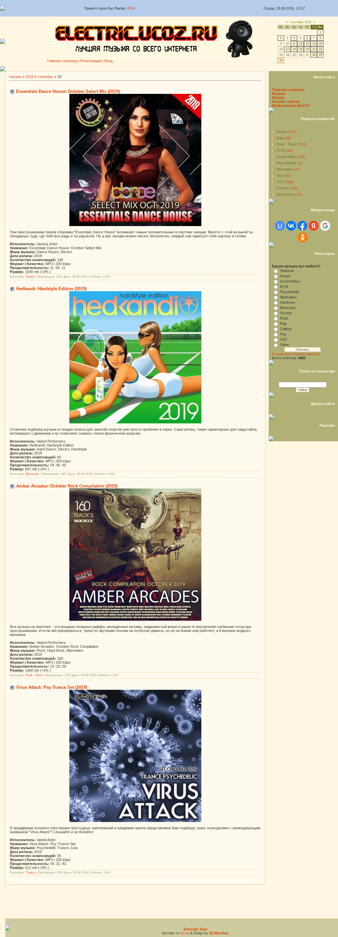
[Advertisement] (171, 68)
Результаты (281, 354)
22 (320, 49)
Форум (278, 97)
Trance (30, 872)
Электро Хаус (195, 929)
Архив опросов (307, 354)
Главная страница (62, 61)
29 (320, 55)
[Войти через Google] (325, 225)
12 (300, 43)
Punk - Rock (34, 675)
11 (293, 43)
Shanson (287, 271)
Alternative (285, 169)
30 (281, 60)
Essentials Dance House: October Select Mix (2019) (68, 91)
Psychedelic (286, 163)
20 (307, 49)
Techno (286, 313)
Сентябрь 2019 (300, 22)
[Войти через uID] (280, 226)
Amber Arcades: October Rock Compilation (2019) (67, 486)
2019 (29, 77)
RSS (131, 8)
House (30, 276)
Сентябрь (45, 77)
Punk (284, 318)
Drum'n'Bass (287, 157)
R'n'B (281, 150)
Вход (108, 61)
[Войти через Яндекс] (314, 226)
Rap (280, 138)
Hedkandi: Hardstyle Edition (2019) (51, 288)
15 (320, 43)
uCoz (185, 933)
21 (314, 49)
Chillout (285, 329)
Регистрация (90, 61)
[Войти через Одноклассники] (303, 237)
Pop (283, 334)
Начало (15, 77)
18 (294, 49)
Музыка (279, 94)
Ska (280, 175)
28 (314, 55)
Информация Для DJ (291, 105)
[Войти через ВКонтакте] (291, 226)
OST (280, 182)
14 (314, 43)
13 (307, 43)
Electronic (32, 474)
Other (284, 345)
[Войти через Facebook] (302, 226)
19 (300, 49)
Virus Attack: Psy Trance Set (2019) (51, 687)
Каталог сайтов (286, 101)
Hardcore (287, 302)
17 (287, 49)
